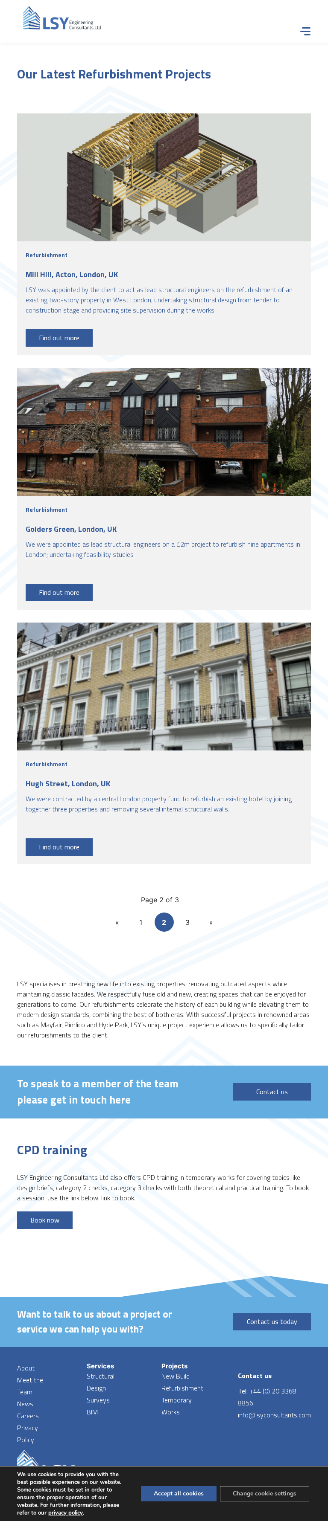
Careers (28, 1416)
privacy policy (65, 1513)
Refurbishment (182, 1388)
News (25, 1404)
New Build (175, 1376)
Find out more (59, 338)
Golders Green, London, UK (71, 529)
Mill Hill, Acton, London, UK (72, 274)
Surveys (98, 1400)
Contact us (272, 1091)
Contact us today (272, 1321)
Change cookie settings (264, 1493)
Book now (44, 1220)
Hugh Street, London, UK (68, 783)
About (26, 1368)
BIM (92, 1412)
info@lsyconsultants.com (274, 1415)
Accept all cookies (179, 1493)
